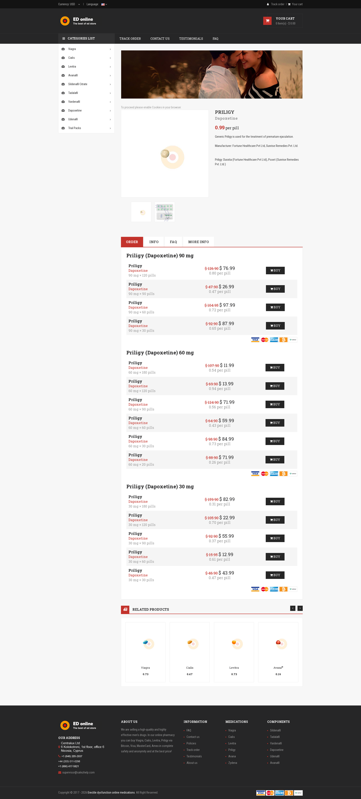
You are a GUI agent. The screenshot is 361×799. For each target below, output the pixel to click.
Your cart (297, 4)
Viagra (145, 667)
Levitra (234, 667)
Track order (193, 750)
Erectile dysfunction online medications (111, 792)
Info (154, 242)
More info (198, 242)
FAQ (173, 242)
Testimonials (194, 756)
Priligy (231, 750)
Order (132, 242)
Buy (276, 270)
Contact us (193, 737)
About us (192, 762)
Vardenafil (276, 743)
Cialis (189, 667)
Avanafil (275, 762)
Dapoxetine (276, 750)
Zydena (232, 762)
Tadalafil (275, 737)
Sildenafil (275, 730)
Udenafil (275, 756)
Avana (278, 667)
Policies (191, 743)
